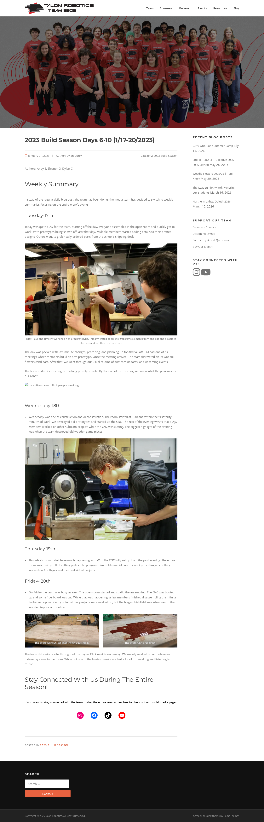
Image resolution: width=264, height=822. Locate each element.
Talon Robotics (61, 8)
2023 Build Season (165, 155)
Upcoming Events (204, 234)
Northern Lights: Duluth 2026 (212, 201)
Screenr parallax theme (206, 816)
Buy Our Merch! (203, 246)
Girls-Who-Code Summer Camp (213, 146)
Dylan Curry (74, 155)
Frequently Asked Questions (211, 240)
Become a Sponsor (205, 227)
